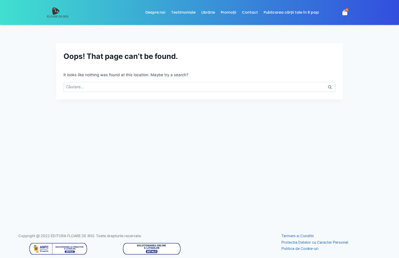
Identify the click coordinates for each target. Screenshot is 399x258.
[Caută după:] (199, 87)
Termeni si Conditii (297, 236)
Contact (250, 12)
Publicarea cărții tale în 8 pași (291, 12)
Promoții (228, 12)
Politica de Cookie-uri (299, 248)
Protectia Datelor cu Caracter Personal (314, 242)
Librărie (208, 12)
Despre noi (155, 12)
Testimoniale (183, 12)
